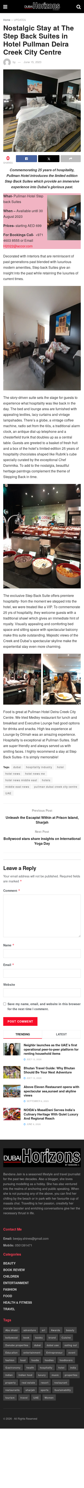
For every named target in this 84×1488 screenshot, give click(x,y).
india (73, 1367)
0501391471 (23, 1245)
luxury (42, 1375)
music (55, 1375)
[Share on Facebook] (26, 158)
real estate (28, 1382)
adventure (29, 1330)
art (43, 1330)
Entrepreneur (54, 1352)
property (10, 1382)
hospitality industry (39, 767)
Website (9, 984)
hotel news (12, 773)
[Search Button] (78, 6)
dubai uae (53, 1345)
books (39, 1337)
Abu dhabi (11, 1330)
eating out (71, 1345)
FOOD (7, 1296)
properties (71, 1375)
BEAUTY (9, 1263)
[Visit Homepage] (42, 6)
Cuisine (66, 1337)
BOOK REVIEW (14, 1270)
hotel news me (35, 773)
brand (52, 1337)
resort (44, 1382)
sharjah (30, 1390)
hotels (46, 780)
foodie (35, 1360)
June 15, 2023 (32, 62)
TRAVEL (9, 1309)
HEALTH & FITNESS (17, 1302)
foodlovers (66, 1360)
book (26, 1337)
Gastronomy (13, 1367)
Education (11, 1352)
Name (8, 945)
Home (6, 20)
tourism (10, 1397)
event (71, 1352)
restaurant (60, 1382)
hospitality (46, 1367)
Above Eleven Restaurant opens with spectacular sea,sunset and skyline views (51, 1091)
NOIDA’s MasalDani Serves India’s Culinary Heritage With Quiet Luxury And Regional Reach (51, 1114)
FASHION (10, 1289)
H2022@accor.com (18, 246)
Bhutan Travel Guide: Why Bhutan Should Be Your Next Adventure (49, 1070)
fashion (9, 1360)
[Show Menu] (5, 6)
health (30, 1367)
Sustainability (62, 1390)
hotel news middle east (21, 780)
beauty (70, 1330)
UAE (8, 793)
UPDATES (20, 20)
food (23, 1360)
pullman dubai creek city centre (55, 786)
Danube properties (16, 1345)
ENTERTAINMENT (16, 1283)
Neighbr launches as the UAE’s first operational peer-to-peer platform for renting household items (51, 1049)
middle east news (17, 786)
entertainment (31, 1352)
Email (8, 964)
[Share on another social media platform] (71, 158)
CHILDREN (11, 1276)
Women (49, 1397)
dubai (17, 767)
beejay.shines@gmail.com (31, 1238)
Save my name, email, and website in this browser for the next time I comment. (44, 1006)
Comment (11, 890)
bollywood (11, 1337)
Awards (55, 1330)
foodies (49, 1360)
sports (45, 1390)
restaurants (12, 1390)
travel (24, 1397)
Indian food (25, 1375)
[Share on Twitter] (48, 158)
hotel (60, 767)
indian (9, 1375)
